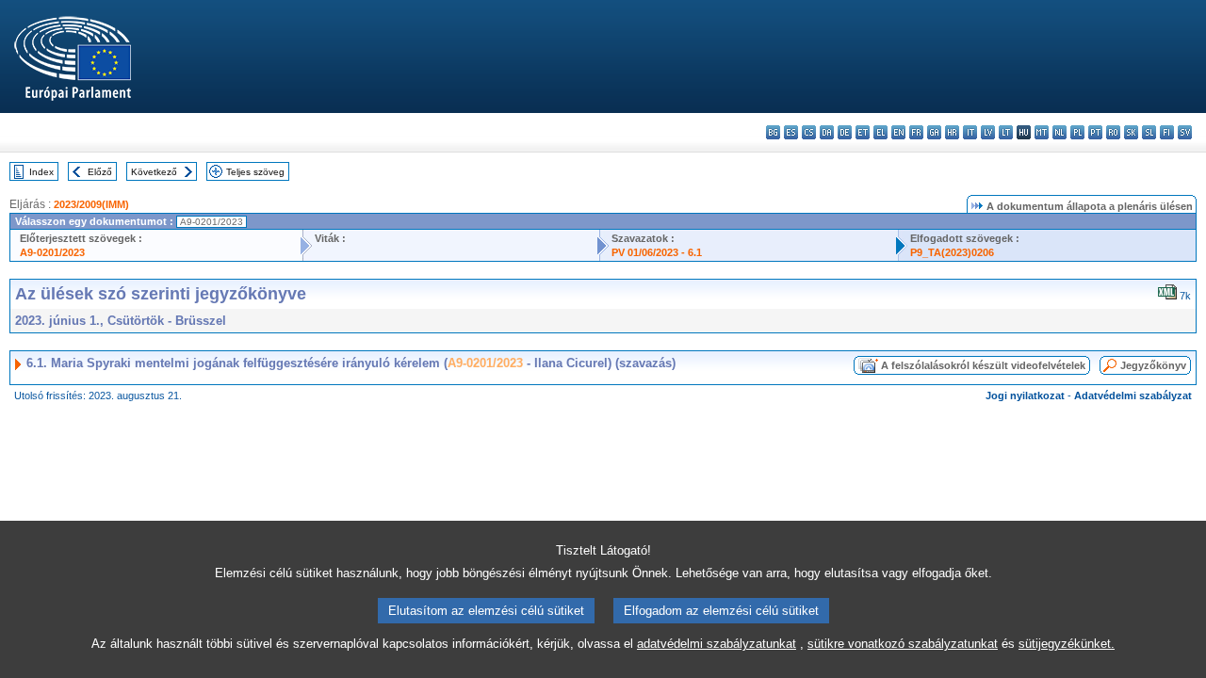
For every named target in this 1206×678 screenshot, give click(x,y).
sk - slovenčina (1131, 132)
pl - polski (1077, 132)
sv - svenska (1185, 132)
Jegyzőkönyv (1153, 365)
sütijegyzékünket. (1067, 644)
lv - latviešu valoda (988, 132)
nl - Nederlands (1059, 132)
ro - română (1113, 132)
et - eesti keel (863, 132)
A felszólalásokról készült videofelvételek (983, 365)
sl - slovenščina (1149, 132)
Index (41, 172)
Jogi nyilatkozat (1025, 395)
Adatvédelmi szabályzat (1133, 395)
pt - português (1095, 132)
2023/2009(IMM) (91, 204)
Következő (154, 172)
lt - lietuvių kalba (1006, 132)
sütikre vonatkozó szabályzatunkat (902, 644)
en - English (898, 132)
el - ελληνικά (880, 132)
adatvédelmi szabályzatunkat (716, 644)
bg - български (773, 132)
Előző (100, 172)
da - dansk (827, 132)
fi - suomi (1167, 132)
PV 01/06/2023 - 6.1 (656, 252)
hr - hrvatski (952, 132)
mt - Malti (1042, 132)
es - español (791, 132)
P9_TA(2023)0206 (952, 252)
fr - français (916, 132)
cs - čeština (809, 132)
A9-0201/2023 (52, 252)
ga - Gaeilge (934, 132)
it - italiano (970, 132)
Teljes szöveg (255, 172)
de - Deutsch (845, 132)
